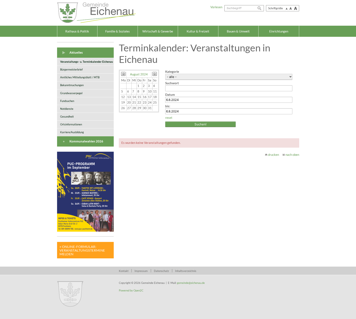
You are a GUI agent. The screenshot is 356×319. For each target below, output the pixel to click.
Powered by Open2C (131, 290)
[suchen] (261, 8)
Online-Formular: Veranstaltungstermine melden (82, 250)
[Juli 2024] (123, 74)
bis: (167, 106)
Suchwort (172, 83)
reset (168, 117)
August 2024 (139, 74)
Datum (170, 94)
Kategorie (172, 71)
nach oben (292, 154)
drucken (273, 154)
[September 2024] (154, 74)
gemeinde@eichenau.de (191, 282)
